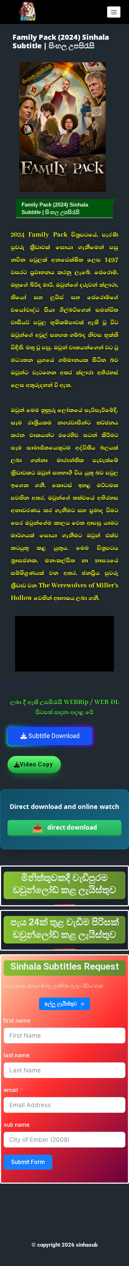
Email (11, 1090)
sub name (16, 1124)
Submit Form (28, 1162)
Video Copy (36, 764)
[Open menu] (113, 12)
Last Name (16, 1055)
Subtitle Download (53, 735)
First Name (17, 1020)
